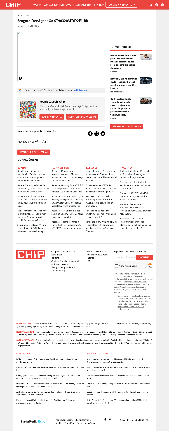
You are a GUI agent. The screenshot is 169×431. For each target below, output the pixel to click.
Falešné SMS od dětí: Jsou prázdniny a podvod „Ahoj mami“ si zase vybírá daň (101, 213)
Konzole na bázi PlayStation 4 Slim (83, 343)
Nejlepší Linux (24, 346)
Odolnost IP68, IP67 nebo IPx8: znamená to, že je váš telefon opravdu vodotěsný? (134, 196)
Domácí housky (108, 335)
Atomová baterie (60, 343)
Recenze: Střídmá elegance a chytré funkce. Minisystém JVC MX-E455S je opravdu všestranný (67, 225)
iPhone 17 (119, 343)
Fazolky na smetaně (60, 332)
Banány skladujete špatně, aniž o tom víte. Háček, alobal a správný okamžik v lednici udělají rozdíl (119, 368)
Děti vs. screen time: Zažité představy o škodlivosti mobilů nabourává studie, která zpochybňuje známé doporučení (123, 61)
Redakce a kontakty (96, 251)
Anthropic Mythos (44, 343)
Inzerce (90, 258)
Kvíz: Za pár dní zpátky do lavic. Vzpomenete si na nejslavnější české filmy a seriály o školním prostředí (119, 401)
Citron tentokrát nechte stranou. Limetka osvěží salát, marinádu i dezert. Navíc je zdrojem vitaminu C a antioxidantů (117, 360)
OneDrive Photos (118, 340)
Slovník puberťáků (61, 324)
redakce (21, 26)
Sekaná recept (62, 335)
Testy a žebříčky (60, 168)
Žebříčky (53, 5)
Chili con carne (115, 332)
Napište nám (50, 131)
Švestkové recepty (91, 335)
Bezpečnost (65, 5)
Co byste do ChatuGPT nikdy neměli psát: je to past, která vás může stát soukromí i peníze (101, 188)
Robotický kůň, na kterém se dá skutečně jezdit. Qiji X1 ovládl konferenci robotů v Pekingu (123, 83)
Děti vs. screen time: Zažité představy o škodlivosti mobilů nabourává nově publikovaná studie (47, 360)
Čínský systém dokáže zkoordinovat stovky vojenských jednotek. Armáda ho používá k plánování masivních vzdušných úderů (120, 107)
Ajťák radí (20, 326)
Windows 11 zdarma (26, 343)
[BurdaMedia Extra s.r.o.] (30, 254)
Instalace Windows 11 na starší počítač (92, 340)
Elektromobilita (82, 5)
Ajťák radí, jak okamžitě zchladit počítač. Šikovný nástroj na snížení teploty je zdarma (135, 174)
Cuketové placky (25, 335)
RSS (88, 261)
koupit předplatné (52, 117)
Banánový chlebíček (98, 332)
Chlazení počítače (43, 340)
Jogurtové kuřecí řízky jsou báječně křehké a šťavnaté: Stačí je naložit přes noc (118, 385)
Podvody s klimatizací (143, 343)
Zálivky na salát (145, 332)
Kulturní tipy (146, 324)
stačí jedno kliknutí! (80, 90)
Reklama (55, 258)
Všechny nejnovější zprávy (34, 152)
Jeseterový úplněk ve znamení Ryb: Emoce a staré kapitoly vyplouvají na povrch (117, 393)
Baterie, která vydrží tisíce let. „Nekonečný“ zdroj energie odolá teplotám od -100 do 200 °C (33, 188)
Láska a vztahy (132, 324)
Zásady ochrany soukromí (63, 267)
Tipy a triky (98, 5)
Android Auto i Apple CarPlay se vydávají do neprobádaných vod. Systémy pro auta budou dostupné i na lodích (48, 393)
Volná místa (56, 254)
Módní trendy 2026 (57, 326)
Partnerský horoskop (79, 324)
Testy (45, 5)
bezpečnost (92, 168)
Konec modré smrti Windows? (139, 340)
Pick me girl (95, 324)
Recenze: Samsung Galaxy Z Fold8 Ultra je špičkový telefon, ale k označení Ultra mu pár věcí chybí (67, 188)
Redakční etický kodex (98, 254)
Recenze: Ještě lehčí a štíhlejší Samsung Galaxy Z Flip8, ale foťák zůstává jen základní (67, 213)
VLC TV (128, 343)
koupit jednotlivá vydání (82, 117)
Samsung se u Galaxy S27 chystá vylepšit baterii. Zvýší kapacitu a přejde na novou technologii (32, 228)
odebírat (144, 257)
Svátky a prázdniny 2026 (37, 326)
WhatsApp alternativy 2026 (78, 326)
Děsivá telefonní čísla (43, 324)
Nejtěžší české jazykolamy (113, 324)
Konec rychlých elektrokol (63, 340)
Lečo (80, 335)
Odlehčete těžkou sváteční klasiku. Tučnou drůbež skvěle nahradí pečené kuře (118, 376)
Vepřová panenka (43, 332)
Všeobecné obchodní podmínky (66, 261)
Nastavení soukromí (60, 264)
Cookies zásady (58, 270)
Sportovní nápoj (130, 332)
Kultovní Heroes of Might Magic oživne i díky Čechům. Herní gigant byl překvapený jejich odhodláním (45, 401)
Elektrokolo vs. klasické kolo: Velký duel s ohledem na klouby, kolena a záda (135, 185)
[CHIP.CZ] (13, 4)
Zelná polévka (40, 335)
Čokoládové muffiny (79, 332)
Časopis (27, 16)
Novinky (37, 5)
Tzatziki (51, 335)
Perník (73, 335)
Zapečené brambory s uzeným (129, 335)
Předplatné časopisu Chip (63, 251)
